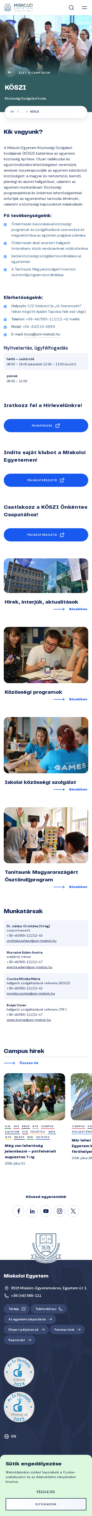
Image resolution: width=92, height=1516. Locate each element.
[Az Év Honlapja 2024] (19, 1372)
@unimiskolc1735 (46, 1211)
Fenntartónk (64, 1329)
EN (13, 1436)
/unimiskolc (19, 1211)
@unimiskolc (73, 1211)
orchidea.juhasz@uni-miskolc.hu (31, 941)
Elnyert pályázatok (23, 1329)
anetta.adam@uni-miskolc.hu (29, 967)
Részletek (46, 1491)
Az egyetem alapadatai (27, 1319)
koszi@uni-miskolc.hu (42, 334)
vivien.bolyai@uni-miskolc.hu (29, 1020)
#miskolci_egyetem (60, 1211)
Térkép (13, 1309)
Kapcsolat (16, 1340)
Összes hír (29, 1063)
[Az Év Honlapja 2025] (19, 1407)
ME (12, 111)
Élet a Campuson (34, 73)
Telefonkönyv (45, 1309)
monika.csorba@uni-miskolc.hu (31, 993)
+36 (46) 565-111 (26, 1295)
